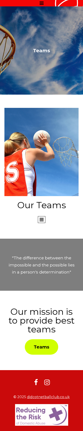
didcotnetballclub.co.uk (48, 397)
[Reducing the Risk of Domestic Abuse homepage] (41, 415)
